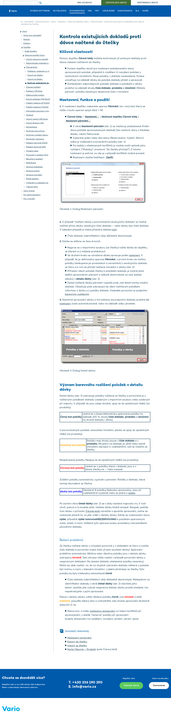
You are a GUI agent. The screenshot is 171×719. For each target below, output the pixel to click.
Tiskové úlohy (32, 187)
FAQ (90, 11)
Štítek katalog (32, 179)
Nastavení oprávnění (79, 638)
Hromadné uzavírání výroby (38, 111)
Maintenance (125, 11)
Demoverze (159, 685)
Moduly (26, 40)
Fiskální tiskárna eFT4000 (38, 103)
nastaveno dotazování (102, 611)
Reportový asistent (34, 159)
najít (114, 230)
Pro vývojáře (29, 199)
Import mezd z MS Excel (37, 119)
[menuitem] (84, 2)
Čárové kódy (96, 22)
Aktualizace (59, 11)
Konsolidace (31, 127)
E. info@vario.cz (82, 687)
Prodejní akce (32, 151)
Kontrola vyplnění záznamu (38, 135)
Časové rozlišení (33, 87)
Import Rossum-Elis (35, 123)
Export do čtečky (77, 642)
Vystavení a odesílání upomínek (40, 183)
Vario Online (29, 191)
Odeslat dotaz (131, 685)
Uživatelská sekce (116, 3)
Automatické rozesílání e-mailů (40, 63)
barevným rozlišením (77, 294)
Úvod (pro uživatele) (32, 36)
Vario (53, 22)
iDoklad (29, 115)
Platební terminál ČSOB (36, 143)
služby (131, 493)
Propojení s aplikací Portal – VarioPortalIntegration (49, 155)
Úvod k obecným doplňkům (38, 59)
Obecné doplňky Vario (78, 22)
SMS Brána (31, 163)
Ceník (145, 11)
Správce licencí (33, 171)
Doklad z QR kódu (34, 91)
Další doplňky (31, 51)
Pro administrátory (31, 195)
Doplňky (62, 22)
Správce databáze (34, 167)
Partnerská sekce (147, 3)
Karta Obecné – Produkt (81, 649)
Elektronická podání (35, 95)
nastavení (134, 255)
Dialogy (26, 43)
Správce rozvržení (34, 175)
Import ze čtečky (77, 646)
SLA (137, 11)
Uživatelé (28, 22)
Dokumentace (77, 11)
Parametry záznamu (35, 139)
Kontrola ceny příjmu (35, 131)
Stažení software (40, 11)
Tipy (97, 11)
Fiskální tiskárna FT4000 (37, 107)
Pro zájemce (84, 3)
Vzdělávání (108, 11)
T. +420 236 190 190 (86, 682)
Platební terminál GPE (36, 147)
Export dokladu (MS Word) (38, 99)
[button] (20, 32)
